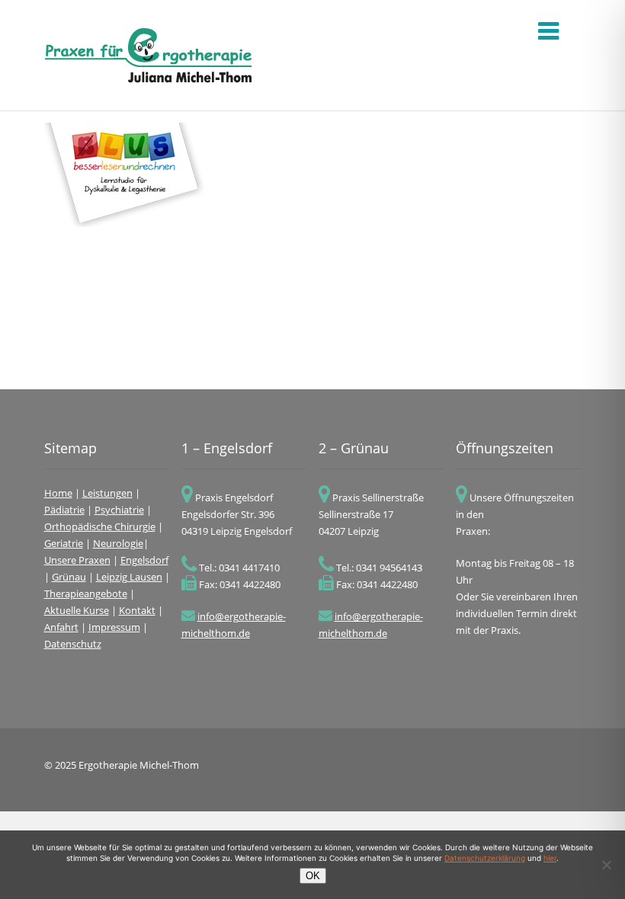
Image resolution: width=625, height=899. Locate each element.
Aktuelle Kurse (76, 610)
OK (313, 875)
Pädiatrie (64, 510)
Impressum (114, 627)
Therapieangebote (85, 593)
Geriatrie (63, 543)
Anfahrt (61, 627)
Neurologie (118, 543)
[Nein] (606, 864)
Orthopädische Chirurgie (99, 526)
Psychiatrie (119, 510)
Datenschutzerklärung (484, 857)
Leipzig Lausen (129, 577)
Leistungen (107, 493)
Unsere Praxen (77, 560)
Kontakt (137, 610)
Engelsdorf (144, 560)
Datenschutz (72, 644)
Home (58, 493)
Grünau (69, 577)
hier (549, 857)
